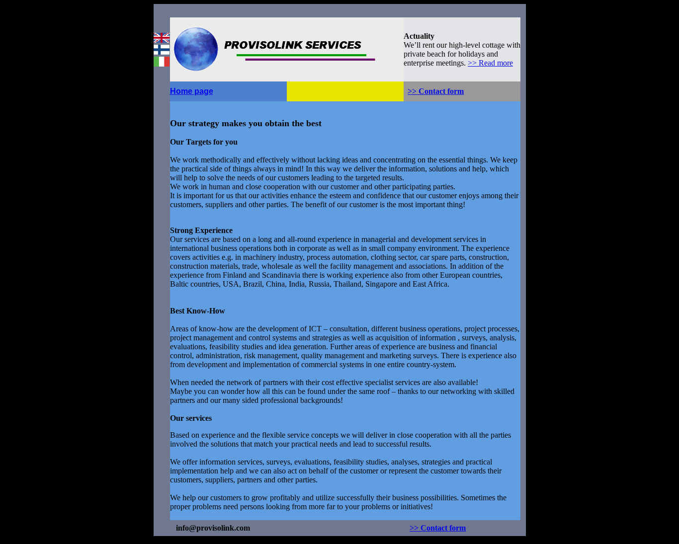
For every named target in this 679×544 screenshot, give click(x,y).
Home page (191, 91)
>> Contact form (436, 91)
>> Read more (490, 63)
